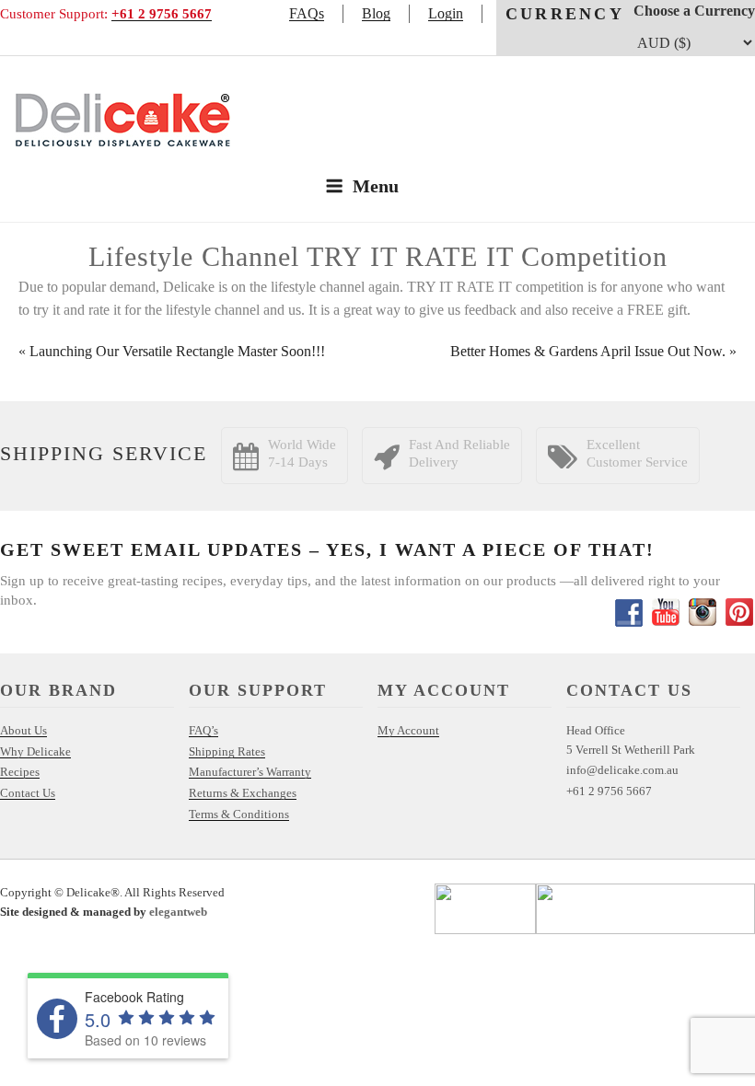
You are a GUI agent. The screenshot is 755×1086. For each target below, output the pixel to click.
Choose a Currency (694, 10)
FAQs (306, 13)
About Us (23, 730)
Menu (376, 186)
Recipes (20, 772)
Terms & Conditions (239, 814)
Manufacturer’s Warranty (250, 772)
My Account (408, 730)
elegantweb (178, 911)
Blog (376, 13)
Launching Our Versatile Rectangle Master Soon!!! (177, 351)
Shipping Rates (227, 751)
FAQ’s (203, 730)
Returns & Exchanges (242, 793)
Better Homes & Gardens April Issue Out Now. (588, 351)
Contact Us (27, 793)
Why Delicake (35, 751)
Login (445, 13)
